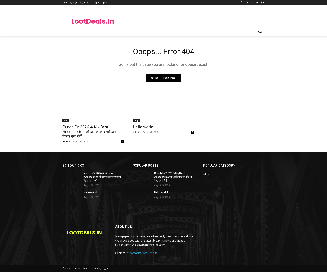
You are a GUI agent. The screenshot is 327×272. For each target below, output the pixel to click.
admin (66, 141)
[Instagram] (246, 3)
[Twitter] (252, 3)
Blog (66, 120)
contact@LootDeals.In (143, 253)
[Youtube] (262, 3)
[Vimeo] (257, 3)
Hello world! (143, 127)
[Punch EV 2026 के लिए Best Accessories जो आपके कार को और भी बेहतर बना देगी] (93, 106)
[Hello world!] (163, 106)
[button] (260, 31)
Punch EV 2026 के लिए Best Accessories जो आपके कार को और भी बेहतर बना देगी (91, 132)
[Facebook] (241, 3)
